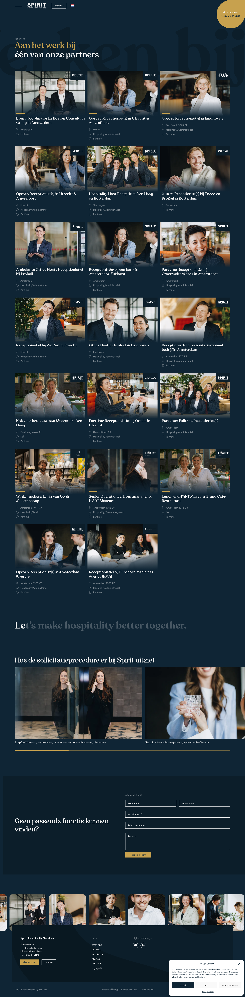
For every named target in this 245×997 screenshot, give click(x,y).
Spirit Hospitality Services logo (37, 5)
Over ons (97, 945)
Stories (96, 959)
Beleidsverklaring (129, 989)
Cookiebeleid (147, 989)
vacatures (49, 962)
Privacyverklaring (208, 991)
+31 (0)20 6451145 (29, 954)
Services (96, 949)
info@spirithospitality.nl (31, 951)
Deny (206, 985)
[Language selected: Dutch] (72, 5)
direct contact (29, 962)
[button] (239, 963)
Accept (183, 985)
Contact (96, 963)
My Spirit (97, 968)
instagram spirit (135, 945)
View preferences (229, 985)
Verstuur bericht (138, 854)
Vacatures (59, 5)
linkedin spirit (143, 945)
